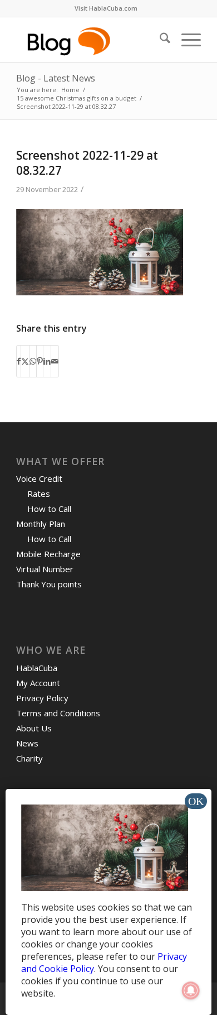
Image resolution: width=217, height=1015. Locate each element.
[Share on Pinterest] (40, 361)
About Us (34, 728)
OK (196, 801)
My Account (38, 682)
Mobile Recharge (48, 553)
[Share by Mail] (54, 361)
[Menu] (185, 39)
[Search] (159, 39)
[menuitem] (106, 8)
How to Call (49, 508)
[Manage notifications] (191, 990)
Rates (38, 493)
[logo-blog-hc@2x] (90, 39)
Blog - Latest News (55, 78)
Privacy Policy (42, 697)
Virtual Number (44, 568)
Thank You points (49, 584)
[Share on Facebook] (19, 361)
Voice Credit (39, 478)
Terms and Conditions (58, 713)
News (27, 743)
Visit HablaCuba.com (106, 8)
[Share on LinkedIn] (47, 361)
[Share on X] (25, 361)
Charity (29, 758)
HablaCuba (36, 667)
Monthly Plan (40, 523)
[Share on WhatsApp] (32, 361)
